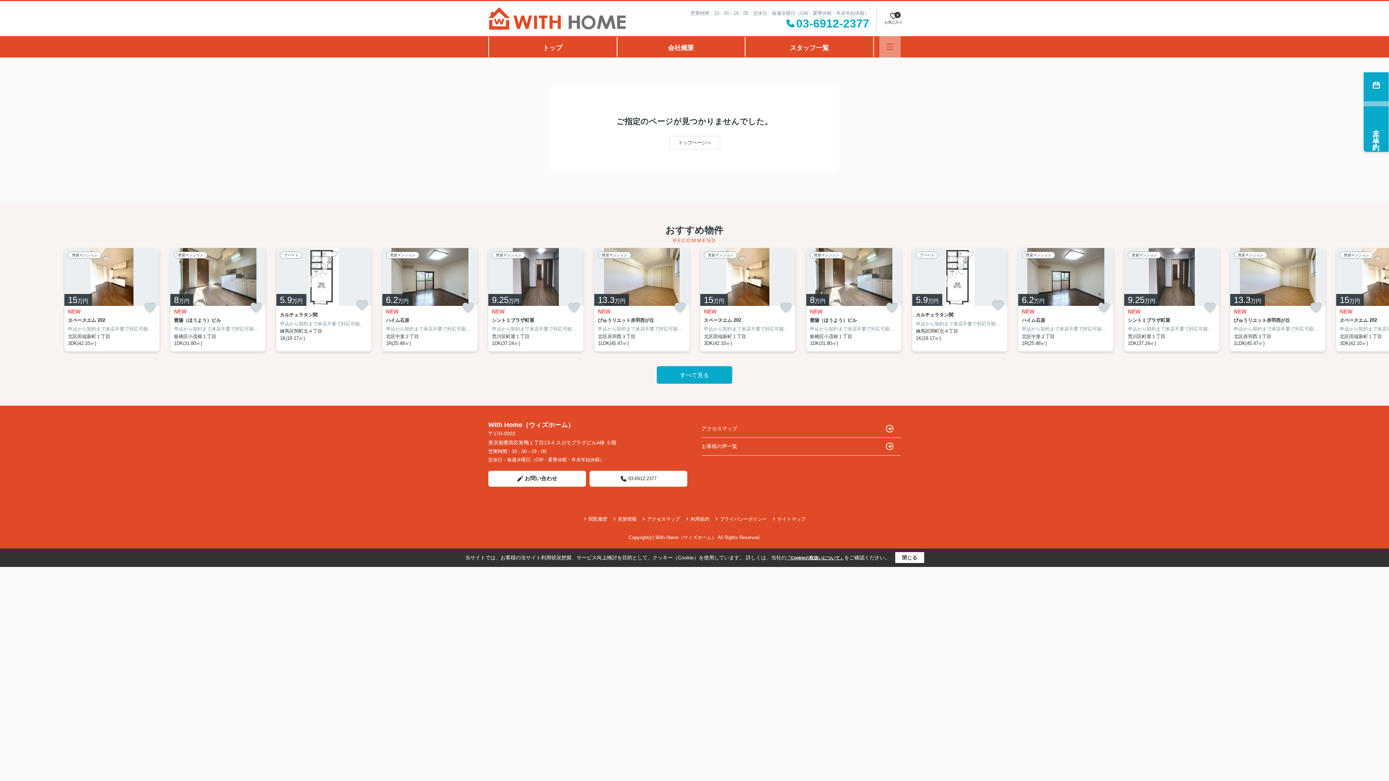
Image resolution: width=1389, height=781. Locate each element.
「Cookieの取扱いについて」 (815, 557)
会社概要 (681, 47)
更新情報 (627, 519)
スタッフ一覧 (809, 47)
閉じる (909, 557)
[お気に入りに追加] (150, 308)
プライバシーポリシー (743, 519)
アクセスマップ (719, 428)
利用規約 (700, 519)
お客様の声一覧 (719, 446)
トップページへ (694, 142)
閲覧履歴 (598, 519)
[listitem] (536, 299)
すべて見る (694, 375)
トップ (552, 47)
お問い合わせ (541, 478)
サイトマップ (791, 519)
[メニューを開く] (890, 47)
